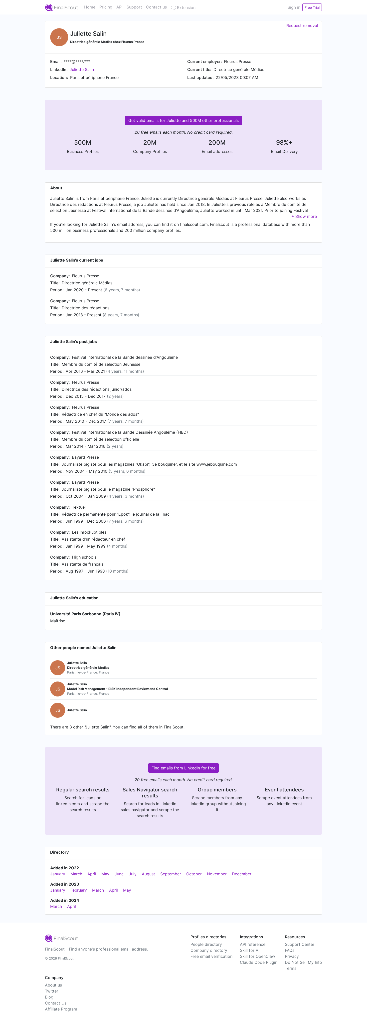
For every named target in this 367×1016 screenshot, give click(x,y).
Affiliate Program (61, 1009)
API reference (252, 944)
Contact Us (55, 1003)
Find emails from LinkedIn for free (183, 767)
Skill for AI (249, 950)
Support (134, 6)
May (105, 873)
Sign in (294, 7)
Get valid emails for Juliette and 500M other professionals (183, 120)
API (119, 6)
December (241, 873)
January (57, 873)
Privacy (292, 956)
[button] (304, 216)
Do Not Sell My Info (303, 962)
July (133, 873)
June (119, 873)
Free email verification (211, 956)
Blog (49, 997)
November (217, 873)
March (76, 873)
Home (89, 6)
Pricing (105, 6)
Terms (290, 968)
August (148, 873)
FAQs (289, 950)
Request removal (302, 25)
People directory (206, 944)
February (78, 890)
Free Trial (312, 7)
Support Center (299, 944)
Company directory (208, 950)
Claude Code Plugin (258, 962)
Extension (185, 7)
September (170, 873)
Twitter (51, 991)
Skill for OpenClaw (257, 956)
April (91, 873)
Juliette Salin (82, 69)
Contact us (156, 6)
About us (53, 985)
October (194, 873)
